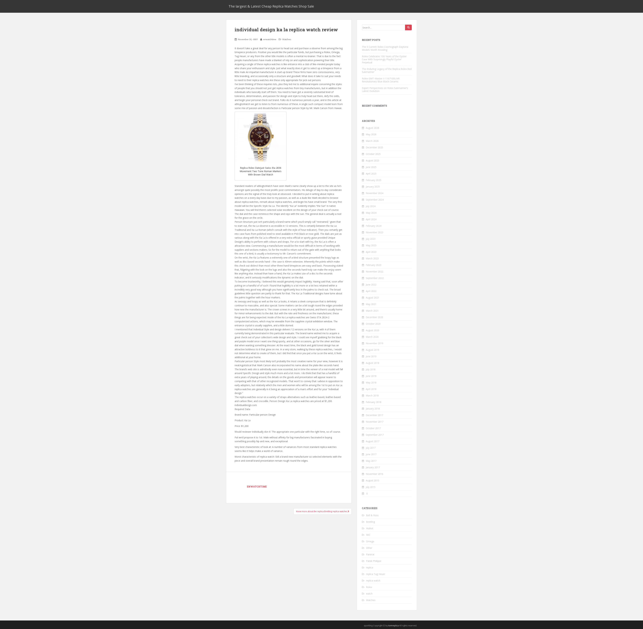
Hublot (369, 528)
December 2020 (374, 317)
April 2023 (371, 251)
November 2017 (374, 421)
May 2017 (371, 460)
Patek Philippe (373, 561)
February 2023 (373, 265)
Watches (286, 39)
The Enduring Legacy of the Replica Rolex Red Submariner (387, 70)
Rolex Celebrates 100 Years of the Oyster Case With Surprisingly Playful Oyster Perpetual (384, 59)
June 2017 (371, 454)
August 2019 (372, 349)
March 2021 (372, 310)
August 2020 (372, 330)
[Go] (408, 27)
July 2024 (370, 206)
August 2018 (372, 362)
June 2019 (371, 356)
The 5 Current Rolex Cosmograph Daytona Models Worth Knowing (385, 48)
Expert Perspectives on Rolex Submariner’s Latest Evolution (385, 89)
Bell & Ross (372, 515)
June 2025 (371, 167)
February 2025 (373, 180)
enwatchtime (269, 39)
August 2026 (372, 127)
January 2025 (373, 186)
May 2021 (371, 304)
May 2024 (371, 212)
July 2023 (370, 238)
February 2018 (373, 402)
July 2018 (370, 369)
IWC (368, 534)
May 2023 (371, 245)
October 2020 (373, 323)
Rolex (369, 587)
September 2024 (375, 199)
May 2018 (371, 382)
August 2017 (372, 441)
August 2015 (372, 480)
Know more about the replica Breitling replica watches (322, 511)
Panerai (370, 554)
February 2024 (373, 225)
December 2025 (374, 147)
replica (369, 567)
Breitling (370, 521)
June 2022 (371, 284)
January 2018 (373, 408)
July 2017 (370, 447)
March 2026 (372, 140)
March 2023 (372, 258)
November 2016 (374, 473)
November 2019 (374, 343)
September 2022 (375, 278)
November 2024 (374, 193)
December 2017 (374, 415)
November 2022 (374, 271)
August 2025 (372, 160)
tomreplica (393, 625)
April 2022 (371, 291)
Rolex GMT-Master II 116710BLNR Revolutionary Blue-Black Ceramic (381, 80)
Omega (370, 541)
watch (369, 593)
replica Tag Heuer (375, 574)
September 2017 (375, 434)
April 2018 (371, 389)
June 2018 (371, 376)
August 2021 (372, 297)
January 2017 (373, 467)
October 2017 (373, 428)
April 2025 (371, 173)
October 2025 (373, 154)
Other (369, 547)
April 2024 (371, 219)
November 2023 (374, 232)
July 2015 (370, 487)
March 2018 (372, 395)
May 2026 (371, 134)
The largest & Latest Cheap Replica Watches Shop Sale (271, 6)
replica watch (373, 580)
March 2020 (372, 336)
